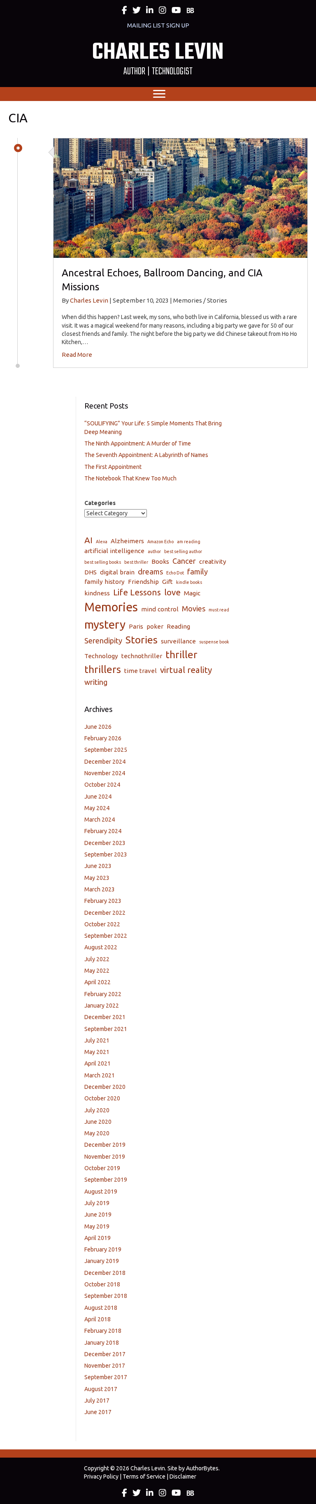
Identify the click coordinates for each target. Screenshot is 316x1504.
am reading (188, 541)
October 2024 (102, 784)
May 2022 (96, 970)
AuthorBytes (202, 1468)
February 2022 (102, 994)
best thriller (136, 562)
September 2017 (105, 1377)
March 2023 (99, 889)
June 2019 (98, 1214)
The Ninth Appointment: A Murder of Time (137, 443)
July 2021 (96, 1040)
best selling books (102, 562)
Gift (167, 581)
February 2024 (102, 831)
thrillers (102, 669)
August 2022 (100, 947)
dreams (150, 571)
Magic (192, 593)
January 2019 (101, 1261)
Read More (77, 354)
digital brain (117, 572)
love (172, 592)
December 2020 (104, 1087)
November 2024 (104, 773)
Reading (178, 626)
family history (104, 581)
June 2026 (98, 726)
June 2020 (98, 1121)
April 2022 (97, 982)
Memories (111, 607)
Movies (193, 608)
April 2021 (97, 1063)
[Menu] (159, 94)
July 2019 (96, 1203)
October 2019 (102, 1168)
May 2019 (96, 1226)
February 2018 (102, 1330)
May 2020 (96, 1133)
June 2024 (98, 796)
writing (95, 682)
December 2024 (104, 761)
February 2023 (102, 901)
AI (88, 540)
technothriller (141, 655)
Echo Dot (175, 572)
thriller (181, 654)
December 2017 (104, 1354)
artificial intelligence (114, 550)
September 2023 (105, 854)
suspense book (214, 641)
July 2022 (96, 959)
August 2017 (100, 1389)
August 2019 (100, 1191)
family (197, 571)
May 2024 (96, 808)
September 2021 (105, 1029)
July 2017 (96, 1400)
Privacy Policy (101, 1476)
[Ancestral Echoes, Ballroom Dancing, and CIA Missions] (180, 197)
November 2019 (104, 1156)
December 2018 (104, 1273)
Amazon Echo (160, 541)
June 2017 (98, 1412)
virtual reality (186, 670)
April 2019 (97, 1238)
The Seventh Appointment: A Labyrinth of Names (146, 455)
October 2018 (102, 1284)
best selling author (183, 551)
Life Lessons (137, 592)
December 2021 (104, 1017)
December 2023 (104, 843)
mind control (160, 609)
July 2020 (96, 1110)
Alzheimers (127, 540)
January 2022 (101, 1005)
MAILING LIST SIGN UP (158, 25)
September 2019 (105, 1179)
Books (160, 561)
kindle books (189, 582)
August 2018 (100, 1307)
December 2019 (104, 1144)
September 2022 (105, 935)
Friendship (143, 581)
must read (219, 609)
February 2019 (102, 1249)
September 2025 (105, 749)
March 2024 (99, 819)
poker (154, 626)
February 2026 (102, 738)
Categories (100, 503)
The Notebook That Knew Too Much (130, 478)
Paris (136, 626)
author (154, 551)
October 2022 (102, 924)
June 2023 (98, 866)
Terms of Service (144, 1476)
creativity (212, 561)
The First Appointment (113, 467)
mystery (104, 624)
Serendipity (103, 640)
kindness (97, 593)
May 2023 (96, 878)
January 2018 (101, 1342)
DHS (90, 572)
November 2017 (104, 1365)
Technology (101, 655)
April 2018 (97, 1319)
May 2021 (96, 1052)
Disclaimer (183, 1476)
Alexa (101, 541)
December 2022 (104, 912)
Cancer (184, 561)
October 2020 (102, 1098)
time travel (140, 670)
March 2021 (99, 1075)
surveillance (178, 641)
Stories (141, 639)
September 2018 (105, 1296)
